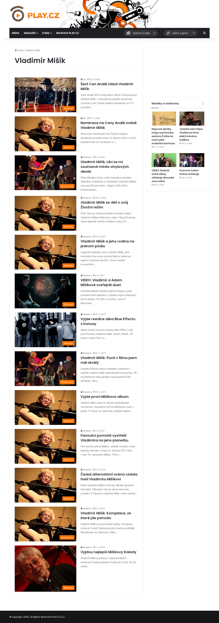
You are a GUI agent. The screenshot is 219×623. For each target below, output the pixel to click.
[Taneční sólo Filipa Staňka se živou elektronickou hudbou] (191, 119)
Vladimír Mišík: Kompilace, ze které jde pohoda (106, 515)
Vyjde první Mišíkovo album (105, 396)
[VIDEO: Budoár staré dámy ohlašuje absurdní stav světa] (164, 160)
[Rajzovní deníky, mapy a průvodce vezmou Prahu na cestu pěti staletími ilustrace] (164, 119)
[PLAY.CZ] (35, 14)
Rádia (15, 32)
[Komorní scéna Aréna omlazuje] (191, 160)
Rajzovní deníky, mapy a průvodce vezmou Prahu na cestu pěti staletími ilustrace (163, 136)
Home (20, 50)
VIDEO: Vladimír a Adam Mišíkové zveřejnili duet (101, 282)
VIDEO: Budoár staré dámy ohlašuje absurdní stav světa (163, 176)
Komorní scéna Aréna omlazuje (189, 172)
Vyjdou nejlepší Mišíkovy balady (108, 552)
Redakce (87, 157)
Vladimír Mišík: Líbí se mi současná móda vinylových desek (105, 166)
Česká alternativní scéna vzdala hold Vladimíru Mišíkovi (109, 476)
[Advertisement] (178, 67)
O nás (45, 32)
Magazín (29, 32)
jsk (84, 79)
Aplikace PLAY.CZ (67, 32)
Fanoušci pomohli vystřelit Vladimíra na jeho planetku (104, 438)
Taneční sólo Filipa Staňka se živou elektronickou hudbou (191, 134)
